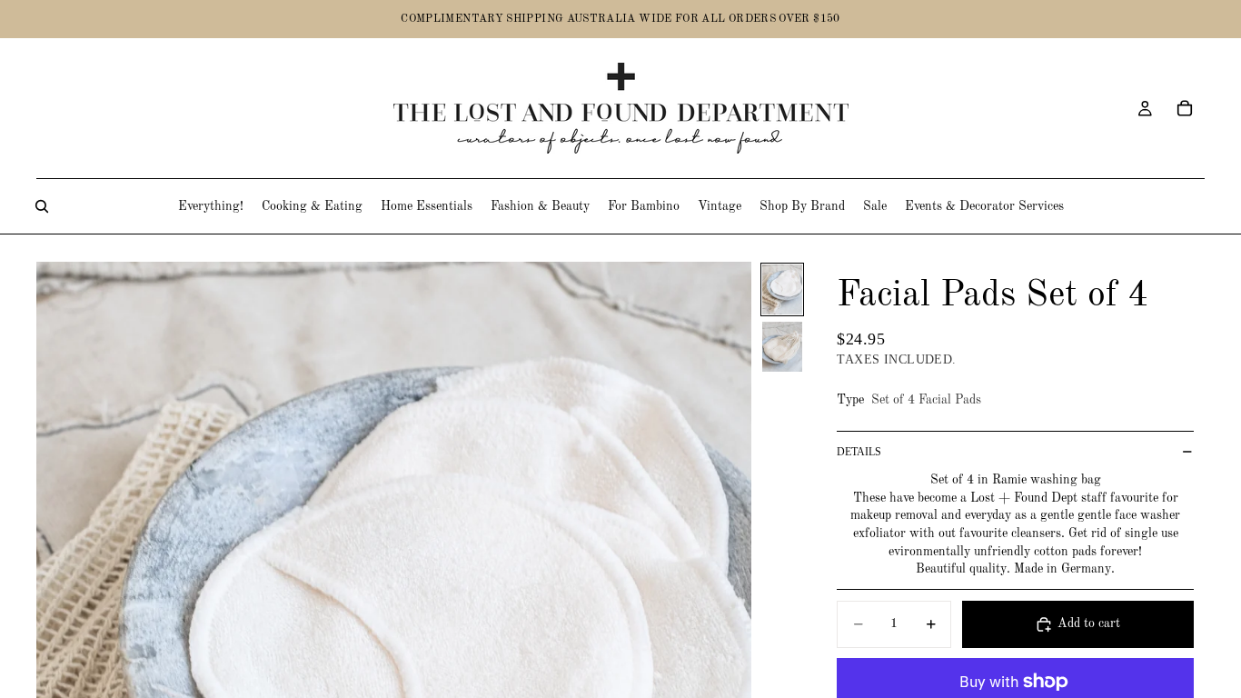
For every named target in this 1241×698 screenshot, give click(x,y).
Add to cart (1088, 623)
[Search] (42, 206)
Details (859, 451)
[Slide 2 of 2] (782, 347)
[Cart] (1185, 108)
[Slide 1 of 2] (782, 289)
